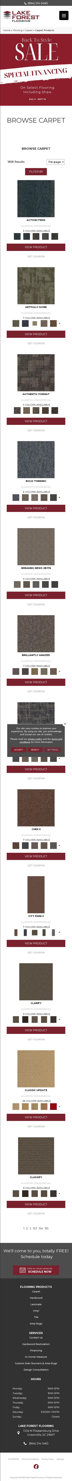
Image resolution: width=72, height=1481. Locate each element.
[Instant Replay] (36, 584)
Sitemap (60, 1459)
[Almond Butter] (34, 1106)
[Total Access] (55, 584)
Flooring (17, 30)
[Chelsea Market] (36, 807)
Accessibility (13, 1459)
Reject (35, 750)
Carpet (29, 30)
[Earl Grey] (45, 236)
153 (35, 1228)
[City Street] (55, 236)
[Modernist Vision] (34, 323)
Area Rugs (36, 1323)
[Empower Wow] (44, 671)
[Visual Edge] (36, 372)
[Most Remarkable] (25, 323)
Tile (36, 1317)
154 (41, 1228)
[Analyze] (25, 1019)
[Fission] (44, 497)
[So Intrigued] (36, 633)
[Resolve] (36, 981)
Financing (36, 1350)
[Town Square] (53, 845)
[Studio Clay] (44, 1106)
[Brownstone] (36, 236)
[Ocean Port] (26, 236)
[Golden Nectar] (25, 1106)
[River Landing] (25, 845)
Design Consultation (36, 1369)
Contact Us (36, 1337)
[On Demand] (45, 584)
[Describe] (34, 1019)
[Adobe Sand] (36, 1068)
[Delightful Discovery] (36, 285)
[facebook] (36, 1466)
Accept (18, 750)
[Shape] (36, 459)
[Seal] (53, 497)
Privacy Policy (48, 1459)
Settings (52, 750)
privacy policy (35, 739)
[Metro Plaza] (44, 845)
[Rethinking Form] (45, 410)
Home (6, 30)
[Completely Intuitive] (34, 671)
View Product (36, 247)
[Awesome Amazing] (44, 323)
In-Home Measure (36, 1356)
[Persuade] (44, 1019)
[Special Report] (26, 584)
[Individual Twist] (36, 410)
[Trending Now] (36, 546)
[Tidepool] (36, 198)
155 (47, 1228)
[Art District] (34, 845)
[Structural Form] (55, 410)
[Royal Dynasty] (53, 1106)
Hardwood (36, 1297)
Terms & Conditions (30, 1459)
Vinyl (36, 1310)
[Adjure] (53, 1019)
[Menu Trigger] (63, 15)
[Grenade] (25, 497)
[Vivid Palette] (53, 323)
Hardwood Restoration (36, 1344)
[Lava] (34, 497)
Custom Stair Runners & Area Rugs (36, 1363)
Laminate (36, 1304)
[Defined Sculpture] (26, 410)
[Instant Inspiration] (53, 671)
